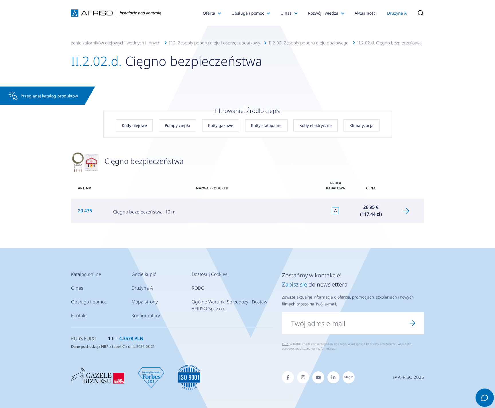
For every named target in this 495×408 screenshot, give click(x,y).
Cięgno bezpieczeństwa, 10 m (144, 212)
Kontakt (79, 315)
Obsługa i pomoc (247, 13)
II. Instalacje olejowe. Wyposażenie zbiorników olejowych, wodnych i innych (86, 43)
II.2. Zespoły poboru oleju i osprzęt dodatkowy (214, 43)
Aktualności (366, 13)
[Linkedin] (333, 377)
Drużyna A (397, 13)
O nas (286, 13)
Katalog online (86, 274)
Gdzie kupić (143, 274)
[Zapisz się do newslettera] (412, 323)
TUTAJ (285, 344)
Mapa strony (144, 302)
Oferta (209, 13)
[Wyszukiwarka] (418, 12)
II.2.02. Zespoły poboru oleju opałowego (309, 43)
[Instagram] (303, 377)
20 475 (85, 210)
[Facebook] (288, 377)
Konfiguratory (145, 315)
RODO (198, 288)
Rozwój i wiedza (323, 13)
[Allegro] (349, 377)
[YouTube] (318, 377)
